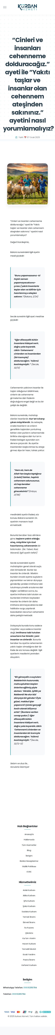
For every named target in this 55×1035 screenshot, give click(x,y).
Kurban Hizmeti (27, 1022)
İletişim (29, 855)
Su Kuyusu (29, 927)
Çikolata (29, 933)
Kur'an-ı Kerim (29, 938)
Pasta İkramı (29, 959)
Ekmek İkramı (29, 922)
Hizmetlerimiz (27, 882)
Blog (29, 850)
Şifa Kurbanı (29, 901)
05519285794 (30, 987)
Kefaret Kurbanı (29, 965)
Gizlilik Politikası (29, 866)
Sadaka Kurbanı (29, 911)
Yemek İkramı (29, 917)
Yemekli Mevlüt (29, 949)
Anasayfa (29, 834)
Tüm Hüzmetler (29, 845)
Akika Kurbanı (29, 895)
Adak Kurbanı (29, 890)
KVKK (29, 871)
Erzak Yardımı (29, 954)
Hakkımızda (29, 839)
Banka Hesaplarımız (29, 861)
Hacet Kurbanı (29, 943)
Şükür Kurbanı (29, 906)
